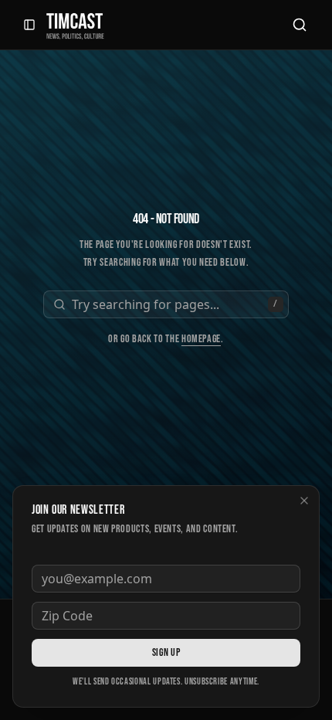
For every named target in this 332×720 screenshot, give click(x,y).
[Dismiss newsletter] (304, 500)
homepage (201, 338)
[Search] (299, 25)
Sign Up (166, 652)
